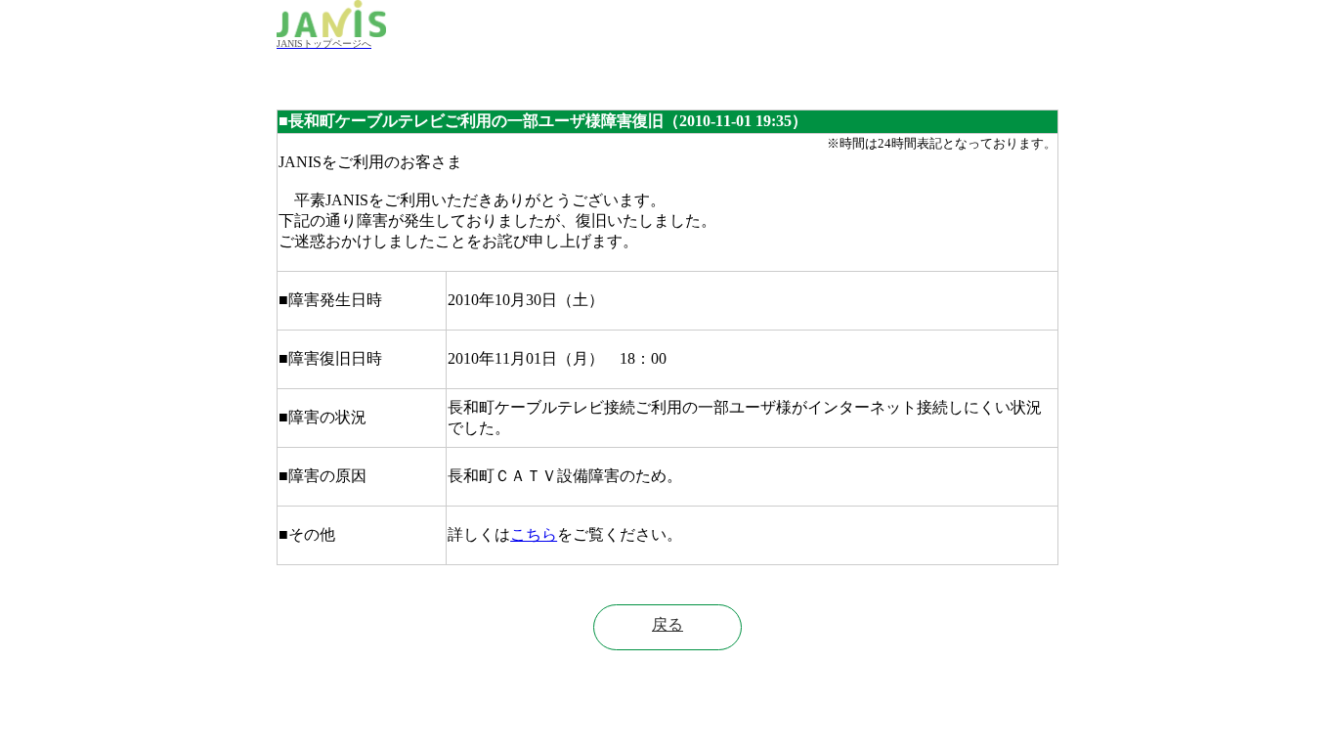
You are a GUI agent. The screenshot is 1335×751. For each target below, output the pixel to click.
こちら (533, 534)
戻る (667, 624)
